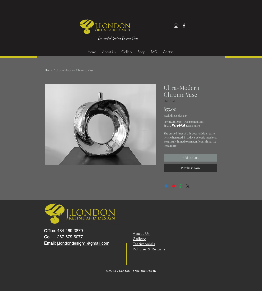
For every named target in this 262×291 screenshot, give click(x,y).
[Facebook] (184, 25)
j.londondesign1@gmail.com (83, 243)
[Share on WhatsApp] (180, 186)
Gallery (139, 238)
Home (49, 70)
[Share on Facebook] (166, 186)
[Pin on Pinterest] (173, 186)
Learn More (193, 125)
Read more (170, 145)
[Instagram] (176, 25)
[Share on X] (188, 186)
